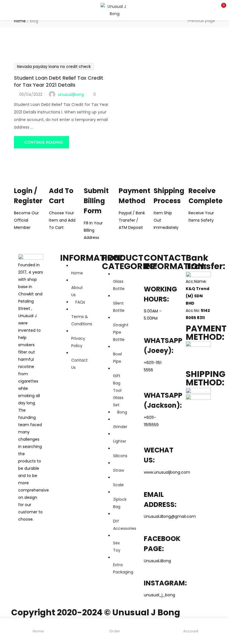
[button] (220, 7)
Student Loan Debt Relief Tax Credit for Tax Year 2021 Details (58, 81)
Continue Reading (43, 142)
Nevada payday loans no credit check (54, 66)
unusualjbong (71, 94)
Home (20, 21)
